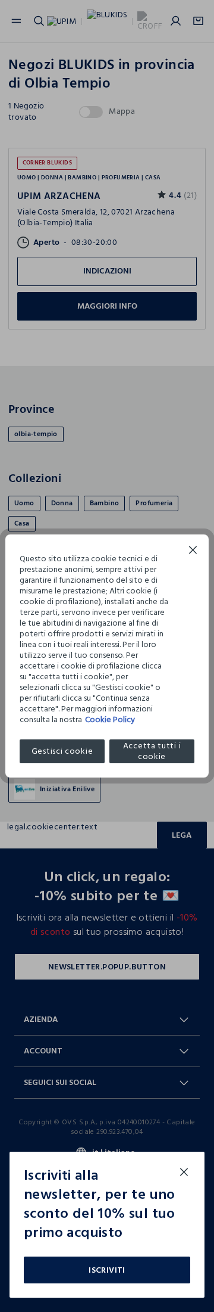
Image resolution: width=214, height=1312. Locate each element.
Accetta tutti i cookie (152, 751)
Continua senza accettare (193, 551)
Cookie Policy (110, 719)
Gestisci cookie (62, 751)
